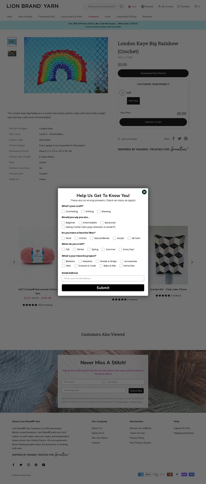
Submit (103, 287)
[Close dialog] (144, 192)
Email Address (70, 272)
